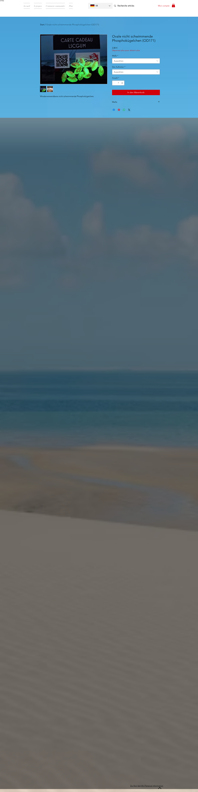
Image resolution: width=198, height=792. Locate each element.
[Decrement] (114, 83)
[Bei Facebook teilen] (113, 109)
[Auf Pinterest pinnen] (119, 109)
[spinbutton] (118, 83)
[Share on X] (129, 109)
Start (42, 24)
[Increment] (122, 83)
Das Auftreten (118, 67)
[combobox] (136, 61)
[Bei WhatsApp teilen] (124, 109)
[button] (173, 5)
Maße (115, 56)
